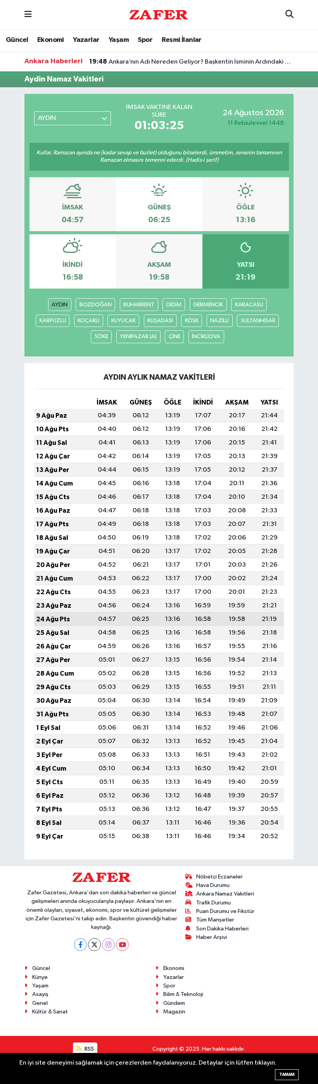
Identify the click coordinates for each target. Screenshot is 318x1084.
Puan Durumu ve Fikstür (225, 911)
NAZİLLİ (219, 320)
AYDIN (59, 305)
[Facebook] (80, 944)
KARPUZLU (53, 320)
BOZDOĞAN (96, 305)
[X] (94, 944)
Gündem (174, 1003)
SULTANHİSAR (258, 320)
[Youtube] (122, 944)
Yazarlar (86, 39)
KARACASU (249, 305)
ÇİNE (174, 336)
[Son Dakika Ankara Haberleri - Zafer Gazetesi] (159, 14)
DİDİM (173, 305)
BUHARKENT (138, 305)
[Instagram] (108, 944)
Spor (145, 39)
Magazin (174, 1012)
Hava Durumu (213, 885)
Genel (40, 1003)
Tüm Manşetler (215, 920)
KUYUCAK (123, 320)
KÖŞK (192, 320)
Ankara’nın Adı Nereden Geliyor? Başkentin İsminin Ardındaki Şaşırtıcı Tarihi (191, 61)
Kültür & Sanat (50, 1012)
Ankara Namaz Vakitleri (225, 894)
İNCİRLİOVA (206, 336)
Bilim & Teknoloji (183, 994)
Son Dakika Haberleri (222, 929)
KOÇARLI (88, 320)
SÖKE (101, 336)
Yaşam (119, 39)
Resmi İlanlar (182, 39)
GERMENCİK (208, 305)
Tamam (286, 1074)
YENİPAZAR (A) (138, 336)
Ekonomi (50, 39)
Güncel (17, 39)
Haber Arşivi (211, 937)
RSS (88, 1049)
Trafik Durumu (213, 903)
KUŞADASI (160, 320)
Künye (40, 977)
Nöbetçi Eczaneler (219, 877)
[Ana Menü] (28, 15)
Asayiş (40, 994)
